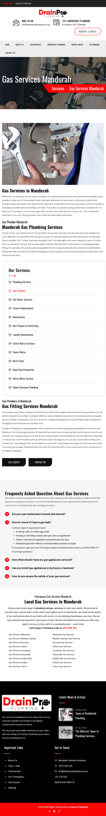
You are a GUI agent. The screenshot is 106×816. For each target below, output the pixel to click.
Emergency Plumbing (56, 44)
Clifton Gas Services (62, 646)
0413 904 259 (69, 628)
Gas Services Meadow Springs (22, 638)
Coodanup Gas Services (64, 650)
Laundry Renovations (23, 334)
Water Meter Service (23, 378)
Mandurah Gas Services (63, 634)
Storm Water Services (24, 343)
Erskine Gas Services (62, 662)
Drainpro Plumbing (78, 807)
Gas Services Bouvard (19, 642)
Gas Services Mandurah (19, 634)
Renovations (19, 317)
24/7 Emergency (16, 777)
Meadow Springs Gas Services (66, 638)
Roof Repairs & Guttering (25, 326)
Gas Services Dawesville (20, 654)
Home (7, 44)
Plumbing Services (22, 282)
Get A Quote (14, 782)
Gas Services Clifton (18, 646)
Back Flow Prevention (23, 370)
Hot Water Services (22, 299)
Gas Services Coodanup (20, 650)
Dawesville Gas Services (64, 654)
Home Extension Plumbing (25, 387)
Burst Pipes (18, 361)
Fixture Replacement (23, 308)
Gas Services (19, 291)
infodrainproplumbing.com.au (73, 771)
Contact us (10, 52)
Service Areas (77, 44)
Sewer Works (19, 352)
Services (58, 88)
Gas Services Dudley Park (20, 658)
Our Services (35, 44)
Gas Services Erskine (18, 662)
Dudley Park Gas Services (64, 658)
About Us (19, 44)
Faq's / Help (14, 766)
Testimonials (14, 771)
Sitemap (12, 788)
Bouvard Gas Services (63, 642)
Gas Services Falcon (18, 666)
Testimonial (94, 44)
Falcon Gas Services (62, 666)
